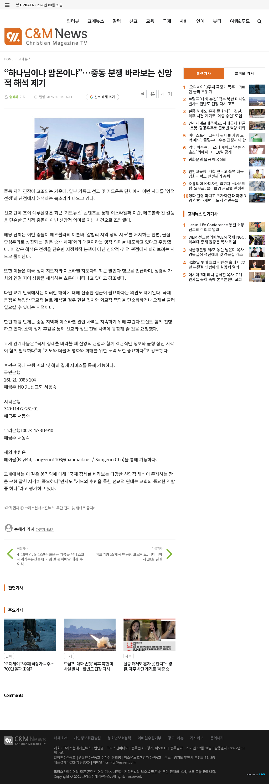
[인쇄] (153, 94)
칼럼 (117, 21)
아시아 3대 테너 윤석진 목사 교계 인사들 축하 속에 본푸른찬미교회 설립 (215, 279)
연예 (200, 21)
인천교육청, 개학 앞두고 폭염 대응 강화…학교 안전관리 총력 (216, 174)
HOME (8, 58)
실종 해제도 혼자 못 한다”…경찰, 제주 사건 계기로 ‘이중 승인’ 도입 (215, 113)
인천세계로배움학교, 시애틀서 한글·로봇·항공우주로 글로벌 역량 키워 (217, 125)
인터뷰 (73, 21)
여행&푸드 (240, 21)
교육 (150, 21)
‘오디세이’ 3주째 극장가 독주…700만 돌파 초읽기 (217, 89)
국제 (167, 21)
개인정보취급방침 (87, 737)
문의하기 (217, 737)
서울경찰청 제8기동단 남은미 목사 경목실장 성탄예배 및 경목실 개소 (216, 252)
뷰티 (217, 21)
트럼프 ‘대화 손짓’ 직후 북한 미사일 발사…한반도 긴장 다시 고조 (217, 101)
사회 (184, 21)
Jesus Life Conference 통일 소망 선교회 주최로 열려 (216, 227)
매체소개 (60, 737)
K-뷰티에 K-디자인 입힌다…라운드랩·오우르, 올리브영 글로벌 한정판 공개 (217, 188)
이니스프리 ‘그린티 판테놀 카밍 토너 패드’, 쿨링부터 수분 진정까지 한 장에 (217, 139)
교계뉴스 (95, 21)
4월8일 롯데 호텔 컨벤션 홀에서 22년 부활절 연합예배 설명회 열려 (217, 264)
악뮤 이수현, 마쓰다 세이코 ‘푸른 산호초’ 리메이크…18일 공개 (217, 149)
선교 (134, 21)
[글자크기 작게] (162, 94)
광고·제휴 (175, 737)
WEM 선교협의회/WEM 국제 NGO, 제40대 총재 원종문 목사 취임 (217, 239)
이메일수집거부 (149, 737)
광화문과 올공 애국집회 (207, 159)
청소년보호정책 (119, 737)
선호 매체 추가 (104, 96)
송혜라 (14, 96)
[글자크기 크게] (170, 94)
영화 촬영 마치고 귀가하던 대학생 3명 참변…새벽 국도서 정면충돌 (217, 198)
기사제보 (196, 737)
